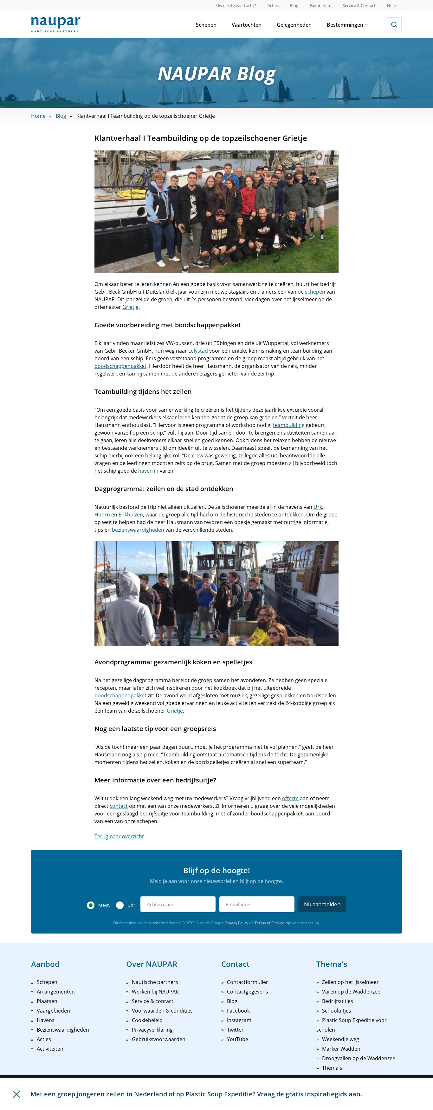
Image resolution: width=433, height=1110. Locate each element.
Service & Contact (359, 5)
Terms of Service (269, 923)
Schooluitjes (336, 1010)
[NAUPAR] (56, 24)
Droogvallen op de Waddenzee (358, 1058)
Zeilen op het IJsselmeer (350, 982)
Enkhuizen (131, 514)
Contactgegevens (247, 991)
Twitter (235, 1029)
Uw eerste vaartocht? (236, 5)
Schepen (206, 24)
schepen (315, 291)
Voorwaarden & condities (162, 1010)
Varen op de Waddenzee (351, 991)
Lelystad (198, 350)
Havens (46, 1020)
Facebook (238, 1010)
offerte (290, 798)
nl (389, 5)
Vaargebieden (53, 1010)
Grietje (130, 306)
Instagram (239, 1020)
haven (145, 470)
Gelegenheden (294, 24)
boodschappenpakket (120, 365)
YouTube (237, 1039)
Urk (317, 506)
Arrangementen (56, 991)
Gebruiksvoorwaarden (158, 1039)
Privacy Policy (236, 923)
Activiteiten (50, 1048)
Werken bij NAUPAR (155, 991)
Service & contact (152, 1001)
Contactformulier (247, 982)
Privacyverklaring (152, 1029)
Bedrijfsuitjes (337, 1001)
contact (119, 805)
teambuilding (289, 425)
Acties (273, 5)
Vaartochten (247, 24)
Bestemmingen (345, 24)
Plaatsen (47, 1001)
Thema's (332, 1067)
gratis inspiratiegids (316, 1094)
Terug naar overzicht (119, 836)
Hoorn (102, 514)
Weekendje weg (340, 1039)
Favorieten (320, 5)
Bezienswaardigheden (63, 1029)
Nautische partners (155, 982)
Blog (294, 5)
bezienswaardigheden (138, 529)
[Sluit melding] (16, 1094)
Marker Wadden (341, 1048)
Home (38, 115)
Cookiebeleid (147, 1020)
